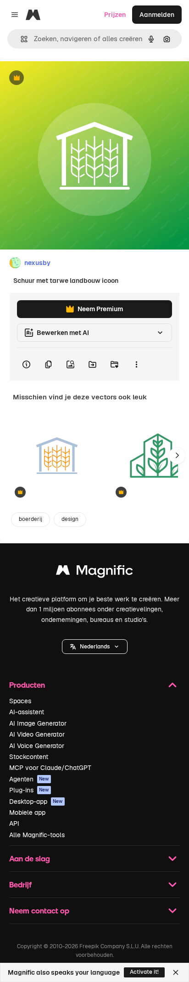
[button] (95, 646)
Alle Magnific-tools (37, 835)
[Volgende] (177, 455)
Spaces (20, 701)
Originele (60, 78)
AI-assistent (26, 712)
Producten (27, 685)
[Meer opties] (136, 364)
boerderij (30, 519)
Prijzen (115, 15)
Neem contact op (39, 910)
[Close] (175, 972)
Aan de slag (29, 858)
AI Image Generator (38, 723)
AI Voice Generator (36, 746)
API (14, 823)
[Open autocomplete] (20, 39)
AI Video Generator (37, 734)
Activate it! (144, 972)
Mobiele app (27, 812)
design (69, 519)
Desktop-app (36, 801)
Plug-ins (29, 790)
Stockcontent (28, 757)
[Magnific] (94, 572)
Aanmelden (156, 15)
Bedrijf (20, 884)
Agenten (29, 779)
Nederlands (95, 646)
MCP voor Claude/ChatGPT (50, 768)
